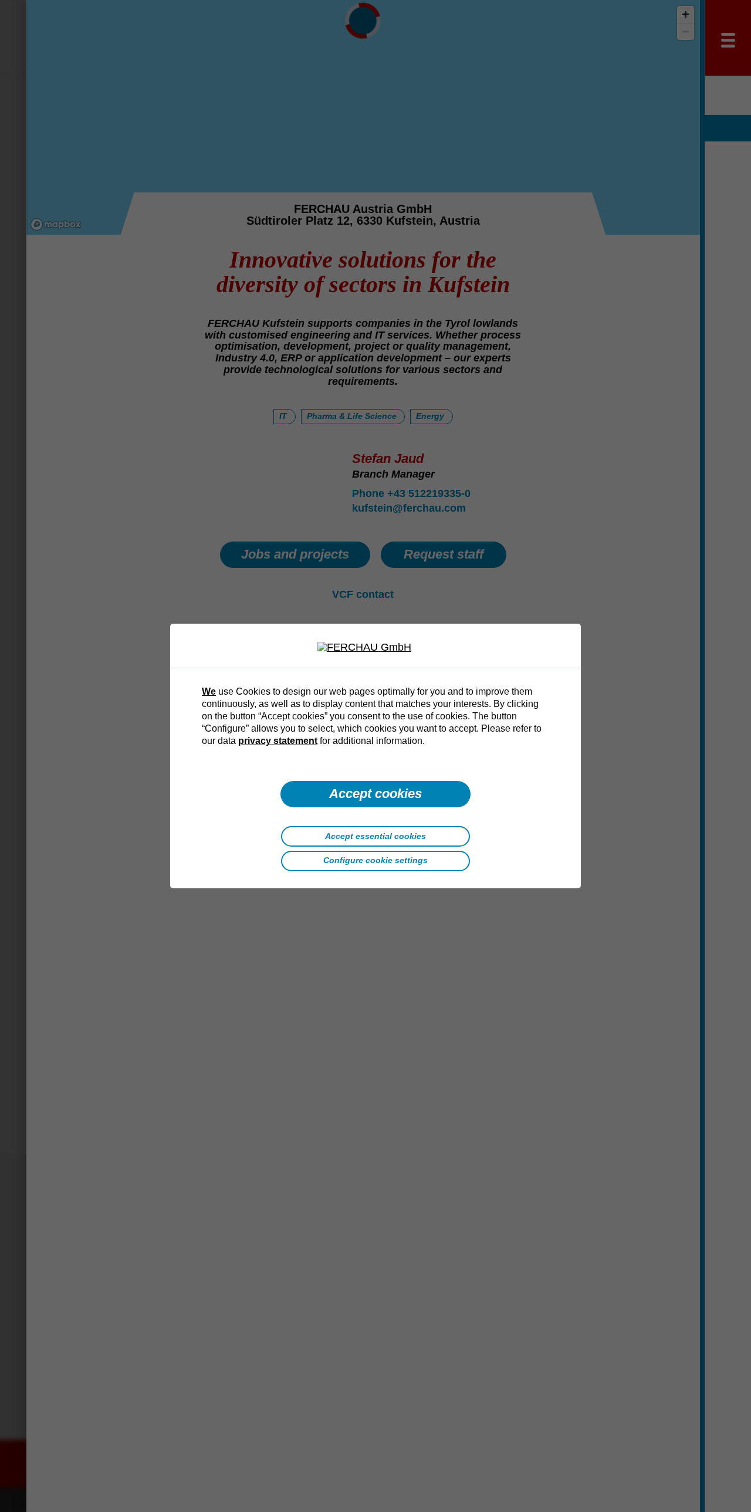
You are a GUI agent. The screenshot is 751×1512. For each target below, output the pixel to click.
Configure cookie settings (375, 860)
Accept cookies (375, 793)
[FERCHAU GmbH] (375, 648)
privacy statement (277, 740)
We (209, 691)
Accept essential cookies (375, 836)
